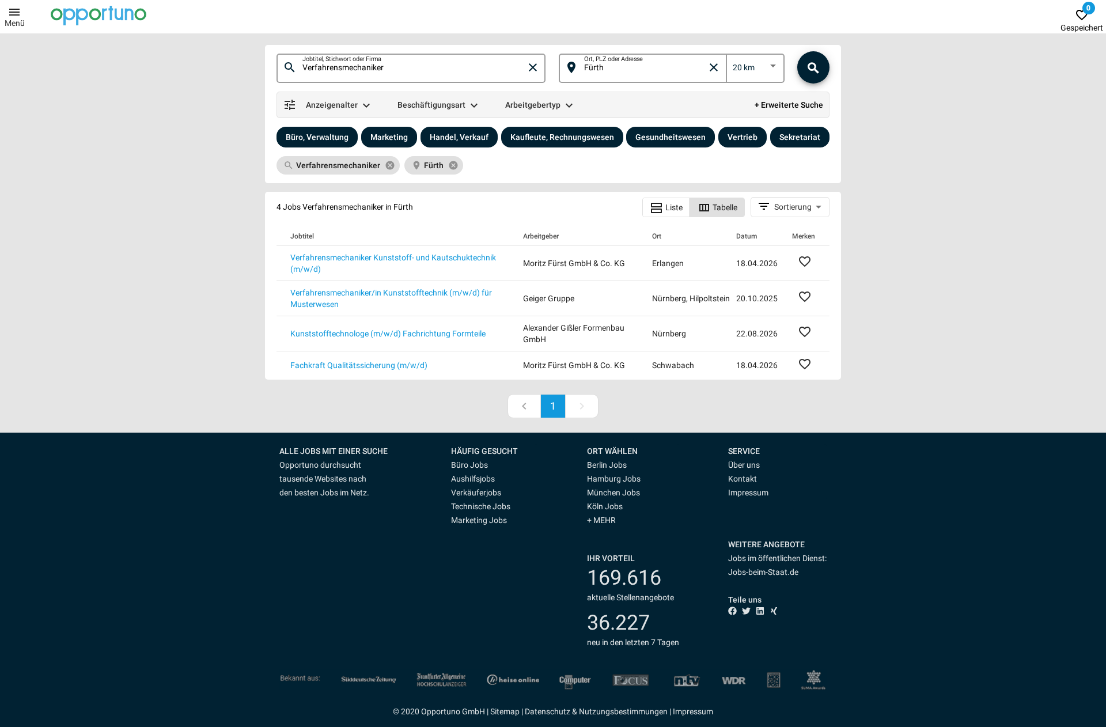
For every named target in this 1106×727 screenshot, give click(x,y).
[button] (494, 451)
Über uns (744, 464)
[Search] (813, 67)
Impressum (748, 492)
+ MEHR (601, 520)
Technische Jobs (480, 506)
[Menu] (14, 11)
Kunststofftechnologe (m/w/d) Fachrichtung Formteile (388, 333)
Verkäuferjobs (476, 492)
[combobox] (414, 68)
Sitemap (505, 711)
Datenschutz (547, 711)
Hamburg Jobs (614, 478)
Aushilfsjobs (473, 478)
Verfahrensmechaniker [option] (338, 165)
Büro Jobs (469, 464)
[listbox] (755, 69)
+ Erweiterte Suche (789, 104)
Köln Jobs (605, 506)
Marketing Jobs (479, 520)
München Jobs (613, 492)
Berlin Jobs (607, 464)
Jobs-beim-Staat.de (763, 572)
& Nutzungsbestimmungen (619, 711)
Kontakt (742, 478)
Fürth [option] (434, 165)
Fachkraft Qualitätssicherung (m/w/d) (358, 365)
